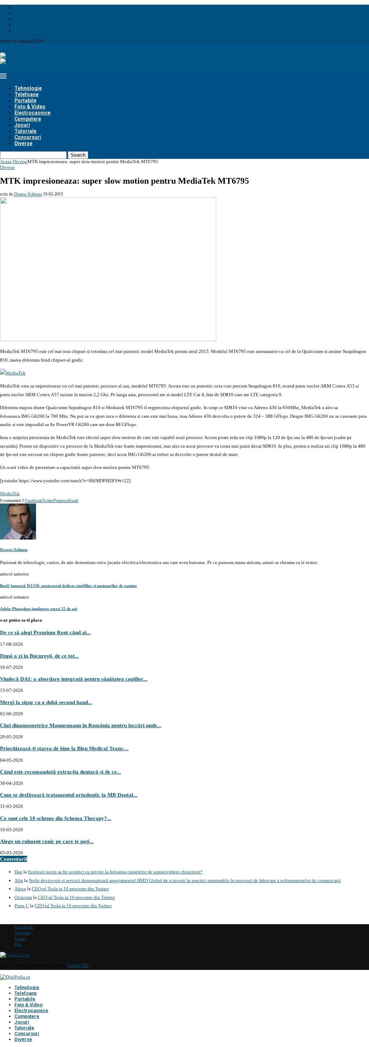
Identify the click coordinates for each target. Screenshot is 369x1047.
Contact (22, 30)
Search (78, 155)
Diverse (23, 143)
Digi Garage (26, 13)
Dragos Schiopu (28, 194)
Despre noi (24, 7)
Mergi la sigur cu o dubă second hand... (46, 702)
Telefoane (26, 94)
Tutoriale (25, 131)
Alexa (20, 888)
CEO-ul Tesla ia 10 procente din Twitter (70, 888)
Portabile (25, 100)
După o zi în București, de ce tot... (39, 656)
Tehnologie (28, 88)
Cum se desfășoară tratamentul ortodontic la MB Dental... (68, 795)
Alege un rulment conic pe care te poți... (47, 841)
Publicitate (25, 24)
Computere (27, 119)
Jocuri (22, 125)
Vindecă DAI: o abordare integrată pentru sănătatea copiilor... (73, 679)
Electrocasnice (32, 113)
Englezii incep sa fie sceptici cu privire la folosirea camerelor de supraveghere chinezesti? (115, 871)
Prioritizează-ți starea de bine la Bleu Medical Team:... (64, 748)
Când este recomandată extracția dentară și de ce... (60, 772)
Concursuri (27, 137)
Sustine (21, 19)
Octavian (23, 897)
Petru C (21, 905)
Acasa (6, 161)
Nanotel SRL (78, 965)
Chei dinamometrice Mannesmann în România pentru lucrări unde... (80, 725)
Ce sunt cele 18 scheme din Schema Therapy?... (55, 818)
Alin (18, 880)
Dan (18, 871)
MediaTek (10, 493)
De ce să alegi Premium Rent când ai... (45, 632)
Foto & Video (29, 106)
